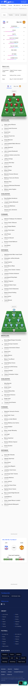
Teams (4, 624)
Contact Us (9, 674)
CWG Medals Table (15, 596)
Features (17, 621)
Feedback (16, 669)
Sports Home (3, 8)
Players (17, 624)
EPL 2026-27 (17, 5)
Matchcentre (5, 646)
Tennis (12, 654)
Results (17, 616)
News (3, 619)
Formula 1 (4, 654)
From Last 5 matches (14, 555)
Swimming (12, 661)
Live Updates (24, 15)
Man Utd (16, 86)
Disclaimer (3, 671)
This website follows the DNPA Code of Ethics (11, 677)
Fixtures (4, 616)
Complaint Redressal (18, 671)
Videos (4, 621)
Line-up (17, 15)
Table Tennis (21, 661)
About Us (10, 669)
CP (10, 86)
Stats (4, 15)
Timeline (11, 15)
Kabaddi (23, 658)
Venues (4, 626)
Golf (12, 658)
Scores (10, 5)
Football (3, 5)
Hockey (18, 654)
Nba (17, 658)
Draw (14, 547)
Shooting (4, 661)
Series (16, 614)
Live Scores (15, 8)
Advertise (3, 669)
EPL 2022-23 (18, 634)
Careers (3, 674)
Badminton (5, 658)
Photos (17, 619)
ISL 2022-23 (5, 634)
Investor (10, 671)
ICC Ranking (18, 626)
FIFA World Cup (5, 596)
